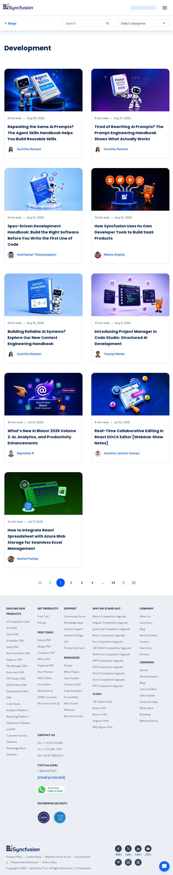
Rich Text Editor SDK (18, 653)
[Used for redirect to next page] (124, 582)
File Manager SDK (16, 666)
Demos (144, 670)
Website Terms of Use (58, 857)
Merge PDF (44, 646)
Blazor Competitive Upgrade (109, 616)
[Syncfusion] (23, 848)
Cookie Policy (33, 857)
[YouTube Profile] (148, 848)
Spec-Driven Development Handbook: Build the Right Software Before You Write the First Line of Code (43, 235)
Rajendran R (25, 453)
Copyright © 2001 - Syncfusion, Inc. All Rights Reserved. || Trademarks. (48, 868)
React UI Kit (99, 708)
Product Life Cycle (74, 648)
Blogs (12, 23)
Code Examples (73, 691)
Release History (149, 721)
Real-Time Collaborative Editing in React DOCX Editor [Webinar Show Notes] (129, 437)
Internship (145, 648)
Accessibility (71, 697)
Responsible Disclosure (25, 862)
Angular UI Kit (101, 721)
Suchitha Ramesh (29, 149)
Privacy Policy (14, 857)
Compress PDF (46, 653)
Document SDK (15, 672)
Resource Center (74, 716)
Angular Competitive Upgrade (110, 622)
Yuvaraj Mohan (114, 354)
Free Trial (43, 616)
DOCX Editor (45, 678)
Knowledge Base (73, 622)
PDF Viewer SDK (15, 678)
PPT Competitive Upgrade (108, 686)
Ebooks (68, 665)
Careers (144, 641)
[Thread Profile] (138, 862)
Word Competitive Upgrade (109, 673)
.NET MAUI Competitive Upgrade (112, 648)
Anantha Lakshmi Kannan (121, 453)
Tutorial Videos (148, 689)
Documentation (149, 676)
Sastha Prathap (27, 558)
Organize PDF (46, 665)
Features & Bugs (73, 635)
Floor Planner (45, 672)
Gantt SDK (12, 647)
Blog (142, 629)
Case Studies (71, 678)
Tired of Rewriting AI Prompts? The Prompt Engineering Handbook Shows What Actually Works (129, 133)
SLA (66, 641)
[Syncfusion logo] (18, 6)
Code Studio (13, 704)
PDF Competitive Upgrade (108, 667)
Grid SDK (11, 628)
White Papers (72, 672)
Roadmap (145, 714)
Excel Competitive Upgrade (108, 679)
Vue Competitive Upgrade (108, 641)
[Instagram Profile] (128, 862)
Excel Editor (44, 684)
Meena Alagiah (114, 254)
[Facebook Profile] (118, 848)
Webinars (69, 710)
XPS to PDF (44, 659)
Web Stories (71, 703)
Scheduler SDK (15, 640)
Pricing (42, 622)
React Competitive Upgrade (109, 635)
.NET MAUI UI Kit (102, 702)
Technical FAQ (72, 684)
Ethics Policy (49, 862)
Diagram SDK (14, 659)
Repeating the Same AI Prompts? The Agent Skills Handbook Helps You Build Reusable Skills (41, 133)
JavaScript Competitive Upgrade (111, 629)
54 (113, 582)
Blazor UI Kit (100, 714)
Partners (145, 654)
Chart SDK (12, 634)
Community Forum (75, 616)
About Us (145, 616)
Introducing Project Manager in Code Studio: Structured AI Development (126, 337)
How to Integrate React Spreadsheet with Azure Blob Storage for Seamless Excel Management (36, 539)
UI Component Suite (18, 621)
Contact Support (73, 629)
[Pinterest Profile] (118, 862)
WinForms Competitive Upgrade (111, 654)
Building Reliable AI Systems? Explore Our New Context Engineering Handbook (37, 337)
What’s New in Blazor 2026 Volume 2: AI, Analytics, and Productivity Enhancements (42, 437)
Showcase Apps (149, 702)
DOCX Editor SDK (16, 685)
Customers (146, 622)
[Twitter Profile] (128, 848)
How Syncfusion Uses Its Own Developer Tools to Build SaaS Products (124, 232)
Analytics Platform (17, 710)
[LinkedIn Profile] (138, 848)
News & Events (148, 635)
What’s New (146, 708)
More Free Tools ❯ (48, 703)
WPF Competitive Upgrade (108, 660)
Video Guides (147, 695)
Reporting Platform (17, 716)
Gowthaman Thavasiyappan (36, 254)
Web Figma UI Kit (102, 727)
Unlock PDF (44, 640)
